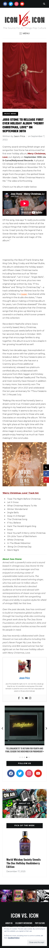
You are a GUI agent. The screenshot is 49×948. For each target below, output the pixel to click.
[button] (24, 33)
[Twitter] (22, 698)
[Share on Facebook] (46, 474)
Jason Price (19, 136)
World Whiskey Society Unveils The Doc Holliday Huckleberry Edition (23, 863)
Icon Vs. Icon (24, 915)
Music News (10, 114)
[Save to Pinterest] (46, 480)
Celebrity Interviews (23, 923)
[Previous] (2, 728)
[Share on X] (46, 467)
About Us (8, 923)
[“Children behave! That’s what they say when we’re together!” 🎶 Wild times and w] (30, 896)
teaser (24, 294)
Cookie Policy (13, 938)
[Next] (46, 728)
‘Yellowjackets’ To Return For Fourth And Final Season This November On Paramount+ (24, 750)
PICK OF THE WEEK (24, 825)
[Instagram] (30, 698)
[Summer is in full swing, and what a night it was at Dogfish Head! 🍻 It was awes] (18, 896)
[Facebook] (19, 698)
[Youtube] (26, 698)
